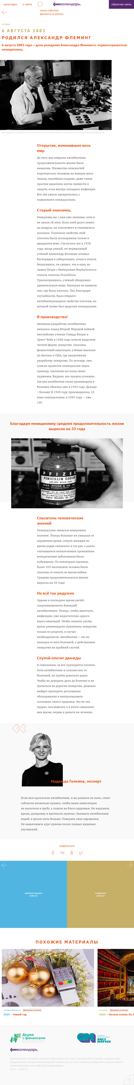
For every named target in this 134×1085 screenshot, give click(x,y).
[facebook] (52, 853)
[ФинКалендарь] (24, 1050)
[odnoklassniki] (71, 853)
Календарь (10, 4)
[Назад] (4, 12)
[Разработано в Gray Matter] (94, 1038)
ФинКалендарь (67, 4)
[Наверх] (129, 1080)
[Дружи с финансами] (27, 1038)
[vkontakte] (62, 853)
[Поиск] (40, 4)
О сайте (27, 4)
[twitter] (81, 853)
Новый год (20, 1014)
